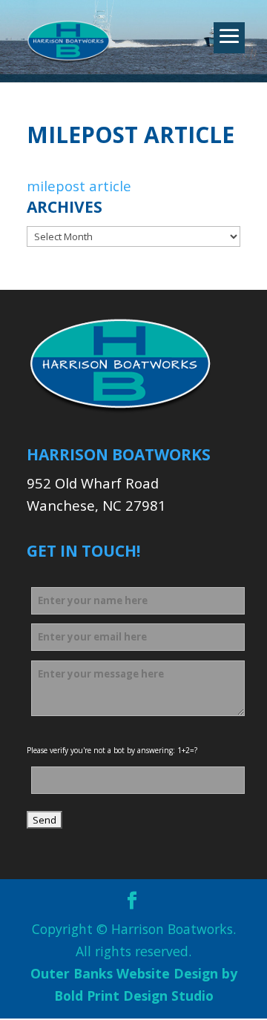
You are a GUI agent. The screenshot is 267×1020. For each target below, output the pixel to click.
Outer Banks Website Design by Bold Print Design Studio (133, 984)
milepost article (79, 185)
